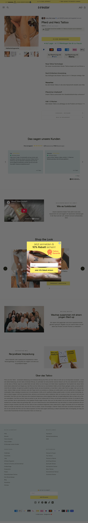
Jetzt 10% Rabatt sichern (44, 270)
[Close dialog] (59, 243)
